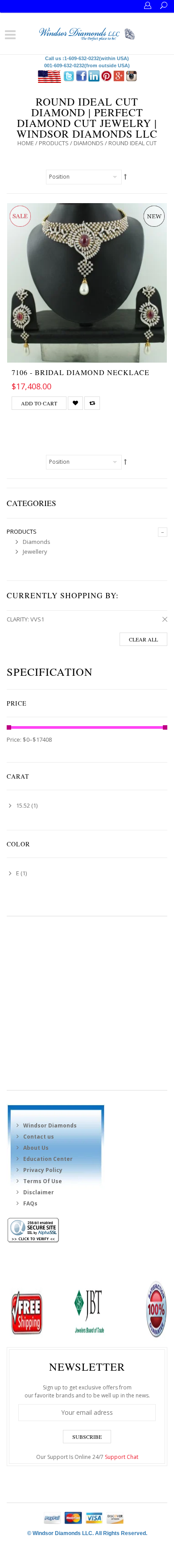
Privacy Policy (42, 1170)
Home (25, 143)
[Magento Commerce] (87, 33)
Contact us (38, 1136)
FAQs (30, 1203)
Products (54, 143)
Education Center (48, 1159)
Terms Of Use (42, 1181)
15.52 (23, 805)
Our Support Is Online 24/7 (87, 1457)
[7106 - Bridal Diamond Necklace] (87, 283)
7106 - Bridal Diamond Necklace (80, 372)
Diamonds (89, 143)
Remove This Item (162, 619)
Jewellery (35, 551)
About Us (36, 1148)
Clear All (143, 639)
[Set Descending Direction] (125, 177)
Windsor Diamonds (50, 1125)
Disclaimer (38, 1192)
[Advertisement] (87, 1003)
